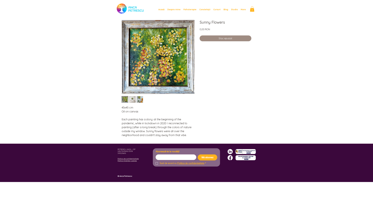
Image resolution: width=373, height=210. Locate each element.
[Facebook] (230, 157)
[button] (252, 9)
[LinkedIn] (230, 151)
